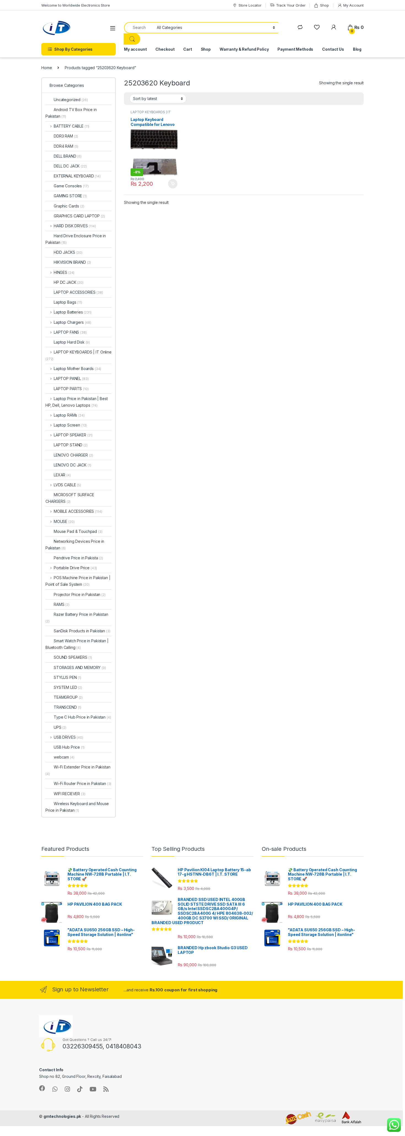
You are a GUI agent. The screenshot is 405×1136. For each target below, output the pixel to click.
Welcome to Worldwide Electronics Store (75, 5)
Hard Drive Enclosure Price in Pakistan (75, 239)
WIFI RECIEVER (69, 793)
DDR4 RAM (66, 146)
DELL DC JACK (70, 166)
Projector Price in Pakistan (80, 594)
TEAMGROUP (68, 697)
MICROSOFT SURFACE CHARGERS (69, 498)
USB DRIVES (68, 737)
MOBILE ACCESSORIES (78, 511)
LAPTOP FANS (70, 332)
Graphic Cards (69, 206)
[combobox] (139, 27)
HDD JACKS (68, 252)
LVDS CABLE (67, 484)
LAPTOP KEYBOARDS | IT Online (78, 355)
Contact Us (333, 49)
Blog (357, 49)
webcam (64, 757)
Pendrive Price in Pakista (78, 557)
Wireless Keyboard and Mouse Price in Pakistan (77, 807)
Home (46, 67)
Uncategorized (71, 99)
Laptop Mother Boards (77, 368)
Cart (187, 49)
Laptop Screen (70, 425)
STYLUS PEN (67, 677)
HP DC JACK (68, 282)
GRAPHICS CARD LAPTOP (79, 216)
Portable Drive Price (75, 567)
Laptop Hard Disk (72, 342)
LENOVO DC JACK (72, 465)
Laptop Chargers (72, 322)
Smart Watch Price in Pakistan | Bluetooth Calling (77, 644)
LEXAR (62, 475)
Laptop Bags (68, 302)
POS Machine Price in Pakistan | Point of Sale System (77, 581)
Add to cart (172, 183)
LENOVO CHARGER (73, 455)
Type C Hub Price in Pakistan (82, 717)
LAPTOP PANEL (71, 378)
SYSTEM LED (68, 687)
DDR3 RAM (66, 136)
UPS (60, 727)
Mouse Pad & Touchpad (78, 531)
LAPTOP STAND (71, 444)
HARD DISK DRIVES (75, 225)
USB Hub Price (69, 747)
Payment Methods (295, 49)
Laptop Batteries (72, 312)
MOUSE (64, 521)
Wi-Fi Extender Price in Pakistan (77, 770)
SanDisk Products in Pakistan (82, 630)
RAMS (61, 604)
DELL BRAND (68, 156)
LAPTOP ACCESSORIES (78, 292)
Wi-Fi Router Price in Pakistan (82, 783)
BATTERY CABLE (71, 126)
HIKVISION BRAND (72, 262)
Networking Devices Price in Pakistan (74, 544)
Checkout (164, 49)
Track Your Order (291, 5)
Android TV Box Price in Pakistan (71, 112)
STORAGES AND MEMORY (80, 667)
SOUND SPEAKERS (73, 657)
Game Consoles (71, 186)
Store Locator (250, 5)
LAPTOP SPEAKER (73, 435)
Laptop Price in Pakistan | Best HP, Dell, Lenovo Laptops (76, 402)
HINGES (64, 272)
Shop (324, 5)
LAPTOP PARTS (71, 388)
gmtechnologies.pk (62, 1116)
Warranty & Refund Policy (244, 49)
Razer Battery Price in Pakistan (76, 617)
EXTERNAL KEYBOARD (77, 176)
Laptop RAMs (69, 415)
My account (135, 49)
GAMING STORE (70, 195)
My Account (353, 5)
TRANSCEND (67, 707)
